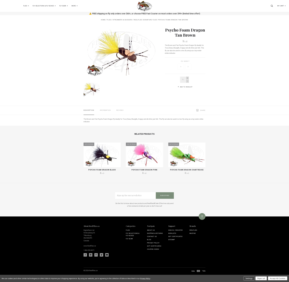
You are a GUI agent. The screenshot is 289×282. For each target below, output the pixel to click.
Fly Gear (129, 239)
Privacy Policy (153, 243)
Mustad (193, 233)
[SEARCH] (272, 6)
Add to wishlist (185, 87)
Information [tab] (105, 110)
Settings (249, 278)
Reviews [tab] (120, 110)
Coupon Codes (153, 249)
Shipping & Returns (155, 233)
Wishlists (172, 233)
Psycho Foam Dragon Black (102, 170)
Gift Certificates (154, 246)
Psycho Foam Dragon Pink (144, 170)
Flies (128, 230)
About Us (151, 230)
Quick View (102, 156)
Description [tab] (89, 110)
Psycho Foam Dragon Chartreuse (187, 170)
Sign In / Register (175, 230)
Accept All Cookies (277, 278)
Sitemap (171, 239)
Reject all (261, 278)
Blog (149, 239)
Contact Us (152, 236)
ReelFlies (193, 230)
